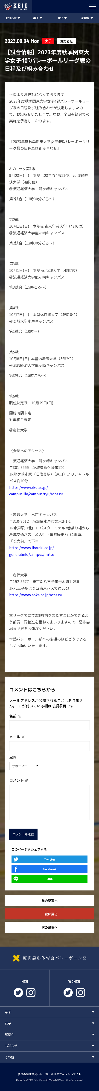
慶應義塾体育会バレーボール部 (49, 958)
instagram (30, 992)
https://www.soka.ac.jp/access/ (35, 594)
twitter (18, 992)
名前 (15, 716)
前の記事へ (49, 900)
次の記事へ (49, 927)
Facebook (49, 869)
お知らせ (66, 41)
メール (17, 736)
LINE (50, 879)
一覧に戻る (49, 914)
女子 (48, 41)
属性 (13, 757)
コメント (19, 780)
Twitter (49, 859)
